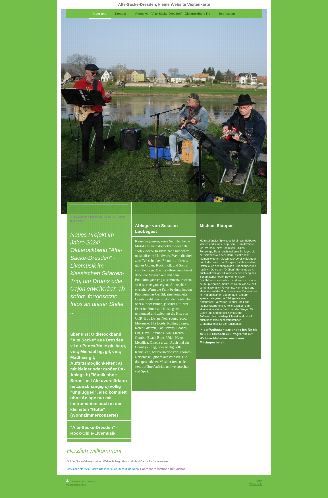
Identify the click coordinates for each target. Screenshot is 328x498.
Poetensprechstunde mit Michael (163, 469)
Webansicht (255, 484)
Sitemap (91, 481)
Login (259, 480)
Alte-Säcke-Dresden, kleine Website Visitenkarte (164, 4)
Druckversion (78, 481)
